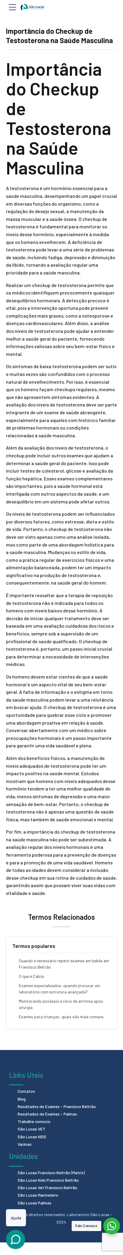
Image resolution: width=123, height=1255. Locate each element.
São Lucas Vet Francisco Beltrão (47, 1187)
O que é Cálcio (31, 976)
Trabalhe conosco (34, 1121)
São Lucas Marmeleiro (38, 1195)
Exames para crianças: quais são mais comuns (61, 1016)
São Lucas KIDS (32, 1136)
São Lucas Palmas (34, 1202)
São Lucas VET (31, 1128)
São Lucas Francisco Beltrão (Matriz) (51, 1172)
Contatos (26, 1091)
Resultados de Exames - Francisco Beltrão (57, 1106)
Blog (22, 1098)
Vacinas (25, 1144)
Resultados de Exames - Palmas (47, 1113)
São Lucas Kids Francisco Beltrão (48, 1180)
